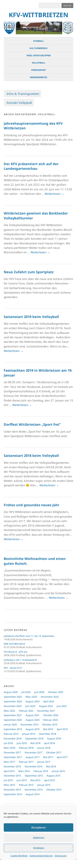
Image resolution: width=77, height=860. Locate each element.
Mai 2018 (35, 743)
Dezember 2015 (12, 775)
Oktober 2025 (55, 692)
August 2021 (32, 715)
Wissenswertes (38, 77)
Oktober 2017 (53, 752)
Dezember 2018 (47, 733)
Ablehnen (38, 837)
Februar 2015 (26, 785)
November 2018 (12, 738)
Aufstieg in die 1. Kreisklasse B (20, 659)
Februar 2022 (26, 710)
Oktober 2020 (50, 715)
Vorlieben (38, 848)
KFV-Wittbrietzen (38, 14)
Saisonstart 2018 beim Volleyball (31, 455)
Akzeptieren (38, 827)
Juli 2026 (25, 692)
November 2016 (33, 766)
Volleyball (38, 62)
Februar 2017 (26, 761)
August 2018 (54, 738)
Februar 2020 (50, 720)
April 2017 (62, 757)
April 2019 (62, 729)
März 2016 (24, 771)
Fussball (38, 41)
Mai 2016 (51, 766)
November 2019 (29, 724)
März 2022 (9, 710)
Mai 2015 (35, 780)
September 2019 (13, 729)
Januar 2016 (58, 771)
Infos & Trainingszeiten (23, 94)
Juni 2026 (39, 692)
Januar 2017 (43, 761)
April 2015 (49, 780)
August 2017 (32, 757)
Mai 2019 (48, 729)
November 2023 (12, 706)
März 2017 (9, 761)
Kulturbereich (38, 48)
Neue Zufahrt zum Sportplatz (29, 272)
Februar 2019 (11, 733)
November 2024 (49, 696)
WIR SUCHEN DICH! (14, 643)
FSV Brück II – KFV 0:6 (15, 651)
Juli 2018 (8, 743)
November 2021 (46, 710)
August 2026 (11, 692)
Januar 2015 (43, 785)
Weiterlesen (54, 194)
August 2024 (32, 701)
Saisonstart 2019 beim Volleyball (31, 316)
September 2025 (13, 696)
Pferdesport (38, 70)
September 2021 (13, 715)
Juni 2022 (62, 706)
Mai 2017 (48, 757)
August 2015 (53, 775)
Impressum (61, 855)
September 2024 (13, 701)
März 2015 (9, 785)
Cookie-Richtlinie (19, 855)
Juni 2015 (22, 780)
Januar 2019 (28, 733)
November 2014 (33, 789)
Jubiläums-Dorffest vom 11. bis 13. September (29, 636)
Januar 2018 (43, 747)
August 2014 (32, 794)
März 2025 (31, 696)
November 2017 (33, 752)
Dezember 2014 (12, 789)
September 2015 (34, 775)
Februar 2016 (40, 771)
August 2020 (32, 720)
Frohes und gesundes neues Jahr (31, 505)
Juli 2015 (8, 780)
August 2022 (46, 706)
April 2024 (48, 701)
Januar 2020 (10, 724)
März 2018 (9, 747)
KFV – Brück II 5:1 (13, 668)
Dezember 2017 (12, 752)
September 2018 (34, 738)
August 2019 (32, 729)
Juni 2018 (22, 743)
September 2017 (13, 757)
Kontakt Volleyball (19, 103)
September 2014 (13, 794)
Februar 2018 (26, 747)
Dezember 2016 (12, 766)
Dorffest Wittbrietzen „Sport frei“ (32, 424)
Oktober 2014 (53, 789)
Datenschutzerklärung (41, 855)
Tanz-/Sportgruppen (38, 55)
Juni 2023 (30, 706)
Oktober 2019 (49, 724)
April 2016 (9, 771)
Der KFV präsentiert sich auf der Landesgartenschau (31, 166)
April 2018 (49, 743)
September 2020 (13, 720)
